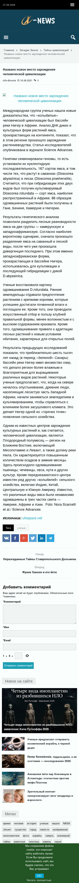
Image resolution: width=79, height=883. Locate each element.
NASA (66, 823)
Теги (8, 528)
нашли (55, 823)
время (6, 823)
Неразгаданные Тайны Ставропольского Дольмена (39, 559)
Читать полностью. (39, 880)
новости (44, 829)
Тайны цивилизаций (56, 50)
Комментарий (12, 601)
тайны (6, 841)
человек (18, 823)
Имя (6, 627)
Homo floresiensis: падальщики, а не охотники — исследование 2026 (52, 759)
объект (7, 829)
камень (47, 841)
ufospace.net (32, 517)
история (31, 823)
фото (26, 835)
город (33, 829)
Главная (9, 50)
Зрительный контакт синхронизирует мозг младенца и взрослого (50, 795)
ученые (21, 528)
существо (20, 829)
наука (58, 841)
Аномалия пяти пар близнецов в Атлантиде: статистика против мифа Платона (49, 778)
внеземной (63, 835)
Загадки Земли (29, 50)
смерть (49, 835)
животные (19, 841)
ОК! (39, 875)
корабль (37, 835)
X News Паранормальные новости (39, 20)
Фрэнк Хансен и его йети (39, 572)
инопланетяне (11, 835)
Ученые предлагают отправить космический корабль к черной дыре (48, 743)
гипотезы (34, 841)
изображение (60, 829)
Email (7, 640)
